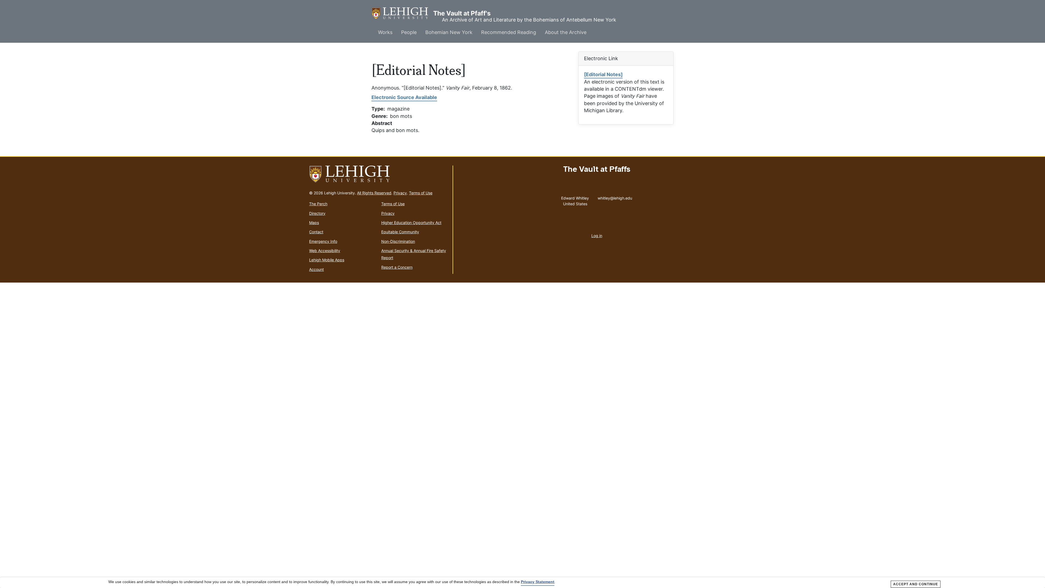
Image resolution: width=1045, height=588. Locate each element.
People (409, 32)
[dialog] (522, 582)
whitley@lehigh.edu (615, 197)
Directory (317, 213)
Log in (596, 235)
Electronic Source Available (404, 97)
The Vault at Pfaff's (402, 13)
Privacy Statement (537, 582)
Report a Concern (397, 267)
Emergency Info (323, 241)
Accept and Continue (915, 584)
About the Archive (565, 32)
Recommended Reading (508, 32)
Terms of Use (420, 192)
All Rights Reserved (374, 192)
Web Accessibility (324, 250)
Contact (316, 231)
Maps (314, 222)
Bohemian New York (448, 32)
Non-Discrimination (398, 241)
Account (316, 269)
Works (385, 32)
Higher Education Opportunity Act (411, 222)
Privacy (400, 192)
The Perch (318, 203)
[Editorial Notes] (603, 74)
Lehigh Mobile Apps (326, 259)
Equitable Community (400, 231)
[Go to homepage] (378, 174)
